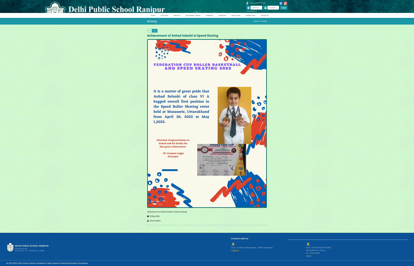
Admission (222, 15)
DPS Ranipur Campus (193, 15)
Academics (209, 15)
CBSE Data (164, 15)
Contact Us (265, 15)
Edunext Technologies (79, 263)
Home (153, 15)
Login (283, 7)
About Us (177, 15)
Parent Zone (235, 15)
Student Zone (250, 15)
